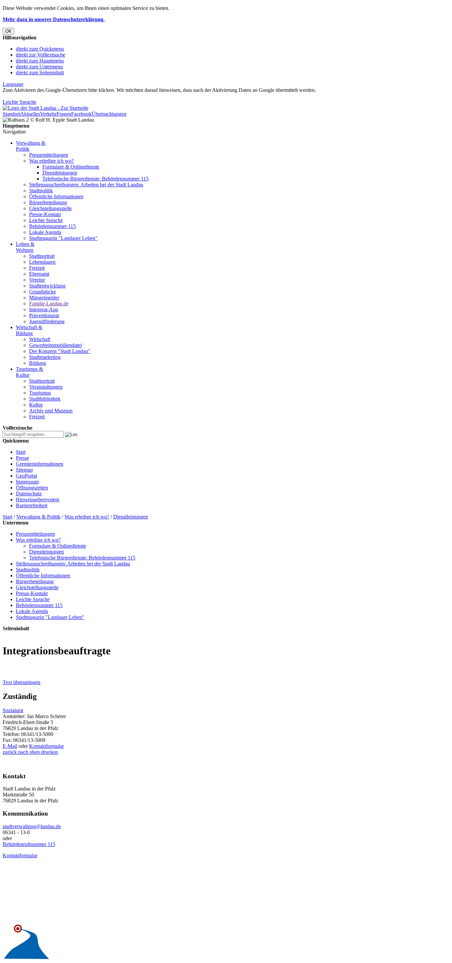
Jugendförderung (47, 321)
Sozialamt (13, 710)
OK (8, 31)
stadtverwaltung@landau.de (32, 826)
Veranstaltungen (46, 387)
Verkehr (48, 114)
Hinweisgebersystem (37, 499)
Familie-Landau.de (48, 303)
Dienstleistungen (59, 172)
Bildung (37, 363)
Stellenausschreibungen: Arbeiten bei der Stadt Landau (86, 184)
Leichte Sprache (19, 102)
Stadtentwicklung (47, 286)
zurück (10, 752)
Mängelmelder (44, 297)
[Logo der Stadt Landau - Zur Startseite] (45, 108)
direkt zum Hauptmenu (40, 60)
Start (20, 452)
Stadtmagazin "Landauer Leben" (63, 238)
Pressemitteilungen (48, 155)
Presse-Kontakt (45, 214)
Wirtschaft (39, 339)
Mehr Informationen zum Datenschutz (42, 96)
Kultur (36, 404)
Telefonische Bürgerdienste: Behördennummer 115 (95, 178)
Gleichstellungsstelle (50, 208)
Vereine (37, 280)
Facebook (81, 114)
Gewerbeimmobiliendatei (55, 345)
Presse (22, 458)
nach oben (28, 752)
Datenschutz (29, 493)
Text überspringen (21, 682)
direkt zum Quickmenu (40, 49)
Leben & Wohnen (25, 247)
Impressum (27, 481)
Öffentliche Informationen (56, 196)
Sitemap (24, 470)
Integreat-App (43, 309)
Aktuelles (30, 114)
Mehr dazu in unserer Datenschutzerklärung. (54, 19)
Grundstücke (42, 291)
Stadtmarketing (45, 357)
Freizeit (37, 268)
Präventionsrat (44, 315)
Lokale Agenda (45, 232)
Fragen (64, 114)
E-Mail (10, 746)
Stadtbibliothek (45, 399)
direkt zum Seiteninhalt (40, 72)
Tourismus (40, 393)
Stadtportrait (42, 256)
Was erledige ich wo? (51, 161)
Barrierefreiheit (31, 505)
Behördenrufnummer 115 (29, 844)
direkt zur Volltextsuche (40, 55)
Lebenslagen (42, 262)
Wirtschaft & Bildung (29, 330)
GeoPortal (26, 476)
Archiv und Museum (50, 410)
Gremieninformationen (39, 464)
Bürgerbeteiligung (48, 202)
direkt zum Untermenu (39, 66)
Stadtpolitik (41, 190)
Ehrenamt (39, 274)
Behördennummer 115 (52, 226)
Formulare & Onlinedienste (70, 167)
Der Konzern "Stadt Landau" (59, 351)
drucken (49, 752)
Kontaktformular (46, 746)
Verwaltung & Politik (38, 517)
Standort (11, 114)
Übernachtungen (109, 114)
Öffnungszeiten (32, 487)
